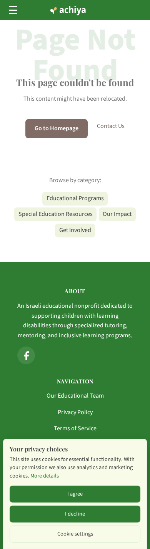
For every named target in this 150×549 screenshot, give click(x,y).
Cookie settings (75, 534)
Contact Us (111, 126)
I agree (75, 494)
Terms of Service (75, 428)
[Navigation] (13, 10)
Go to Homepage (56, 128)
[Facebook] (26, 355)
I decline (75, 514)
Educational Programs (75, 198)
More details (44, 476)
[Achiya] (75, 9)
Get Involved (75, 230)
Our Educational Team (75, 395)
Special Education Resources (55, 214)
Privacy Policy (75, 412)
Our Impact (117, 214)
